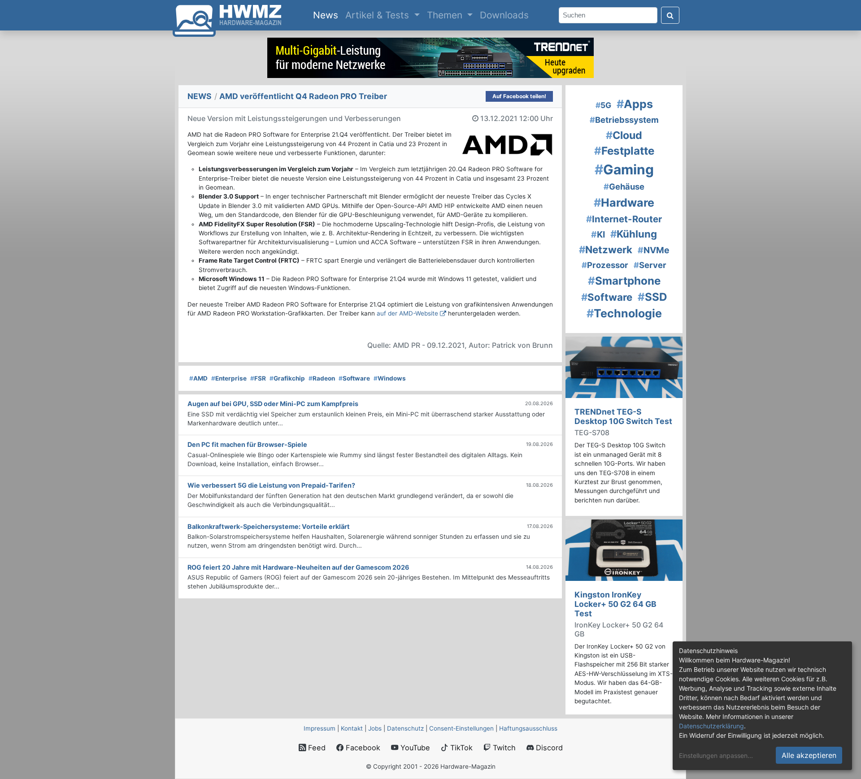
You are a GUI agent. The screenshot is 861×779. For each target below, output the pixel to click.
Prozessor (605, 265)
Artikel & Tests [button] (378, 15)
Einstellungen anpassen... (716, 755)
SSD (652, 296)
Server (650, 265)
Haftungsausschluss (528, 728)
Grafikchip (287, 378)
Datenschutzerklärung (711, 726)
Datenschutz (405, 728)
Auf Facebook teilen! (519, 96)
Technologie (624, 313)
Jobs (375, 728)
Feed (316, 747)
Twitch (503, 747)
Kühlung (633, 234)
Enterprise (229, 378)
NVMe (654, 250)
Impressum (319, 728)
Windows (390, 378)
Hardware (624, 202)
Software (354, 378)
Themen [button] (446, 15)
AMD (198, 378)
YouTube (414, 747)
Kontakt (352, 728)
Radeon (322, 378)
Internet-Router (624, 219)
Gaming (624, 169)
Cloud (624, 135)
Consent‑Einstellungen (461, 728)
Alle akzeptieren (809, 755)
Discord (548, 747)
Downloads (504, 15)
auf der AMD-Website (407, 313)
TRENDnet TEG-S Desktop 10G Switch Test (623, 416)
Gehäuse (624, 186)
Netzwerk (605, 249)
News (327, 15)
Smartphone (624, 280)
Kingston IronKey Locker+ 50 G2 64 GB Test (615, 604)
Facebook (362, 747)
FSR (258, 378)
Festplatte (624, 150)
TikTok (460, 747)
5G (603, 105)
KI (598, 234)
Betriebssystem (624, 120)
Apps (635, 104)
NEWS (199, 96)
